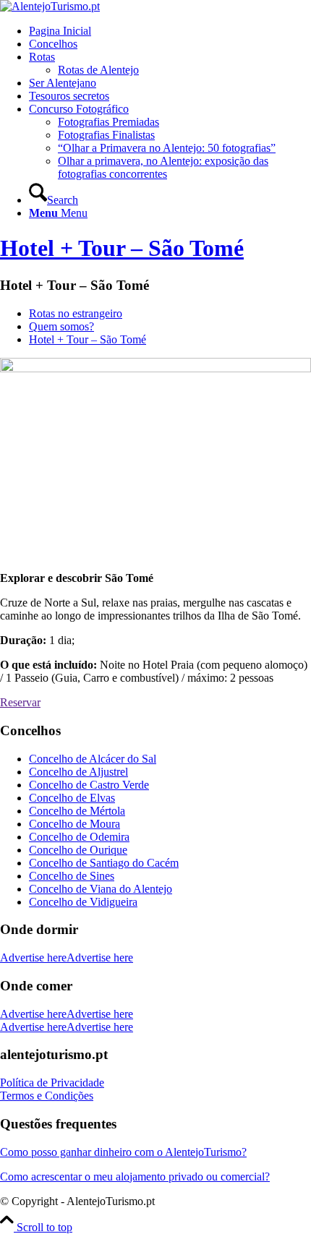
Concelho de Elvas (72, 798)
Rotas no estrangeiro (75, 313)
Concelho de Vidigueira (83, 902)
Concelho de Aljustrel (78, 772)
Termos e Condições (46, 1095)
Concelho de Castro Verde (89, 785)
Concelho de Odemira (79, 837)
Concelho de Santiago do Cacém (104, 863)
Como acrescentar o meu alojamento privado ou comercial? (135, 1176)
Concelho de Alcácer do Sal (92, 759)
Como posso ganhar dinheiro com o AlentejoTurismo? (123, 1152)
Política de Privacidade (52, 1082)
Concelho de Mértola (77, 811)
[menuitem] (170, 31)
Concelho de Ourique (78, 850)
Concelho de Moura (74, 824)
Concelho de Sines (71, 876)
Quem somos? (61, 326)
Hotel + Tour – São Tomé (122, 248)
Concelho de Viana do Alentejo (100, 889)
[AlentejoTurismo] (50, 6)
